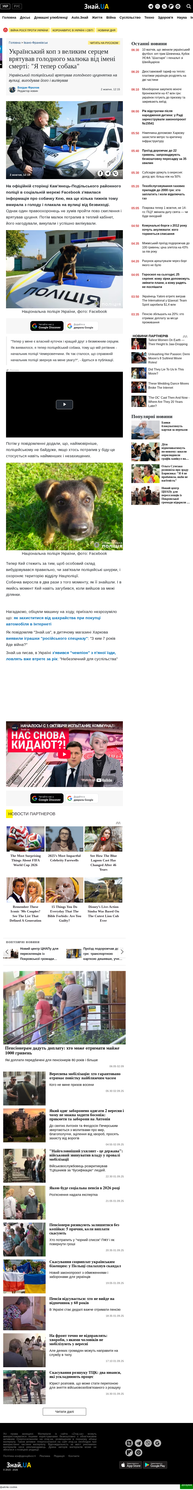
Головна (9, 17)
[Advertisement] (64, 691)
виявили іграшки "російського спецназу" (47, 638)
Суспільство (130, 17)
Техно (149, 17)
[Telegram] (150, 6)
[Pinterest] (177, 6)
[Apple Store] (131, 1464)
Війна (111, 17)
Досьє (25, 17)
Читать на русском (104, 42)
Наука (182, 17)
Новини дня (106, 30)
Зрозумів (186, 1484)
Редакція (59, 1455)
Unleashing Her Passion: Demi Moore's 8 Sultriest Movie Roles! (169, 358)
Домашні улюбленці (51, 17)
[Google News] (157, 1443)
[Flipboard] (171, 6)
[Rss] (164, 6)
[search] (189, 6)
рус (17, 6)
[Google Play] (155, 1464)
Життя (97, 17)
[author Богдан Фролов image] (13, 89)
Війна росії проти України (29, 30)
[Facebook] (100, 173)
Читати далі (64, 1412)
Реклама (45, 1455)
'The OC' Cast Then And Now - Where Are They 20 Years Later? (168, 402)
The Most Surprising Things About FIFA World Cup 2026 (25, 860)
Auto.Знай (79, 17)
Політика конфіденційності (19, 1455)
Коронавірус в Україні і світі (73, 30)
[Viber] (157, 6)
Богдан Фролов (28, 87)
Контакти (73, 1455)
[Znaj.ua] (96, 6)
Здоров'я (165, 17)
